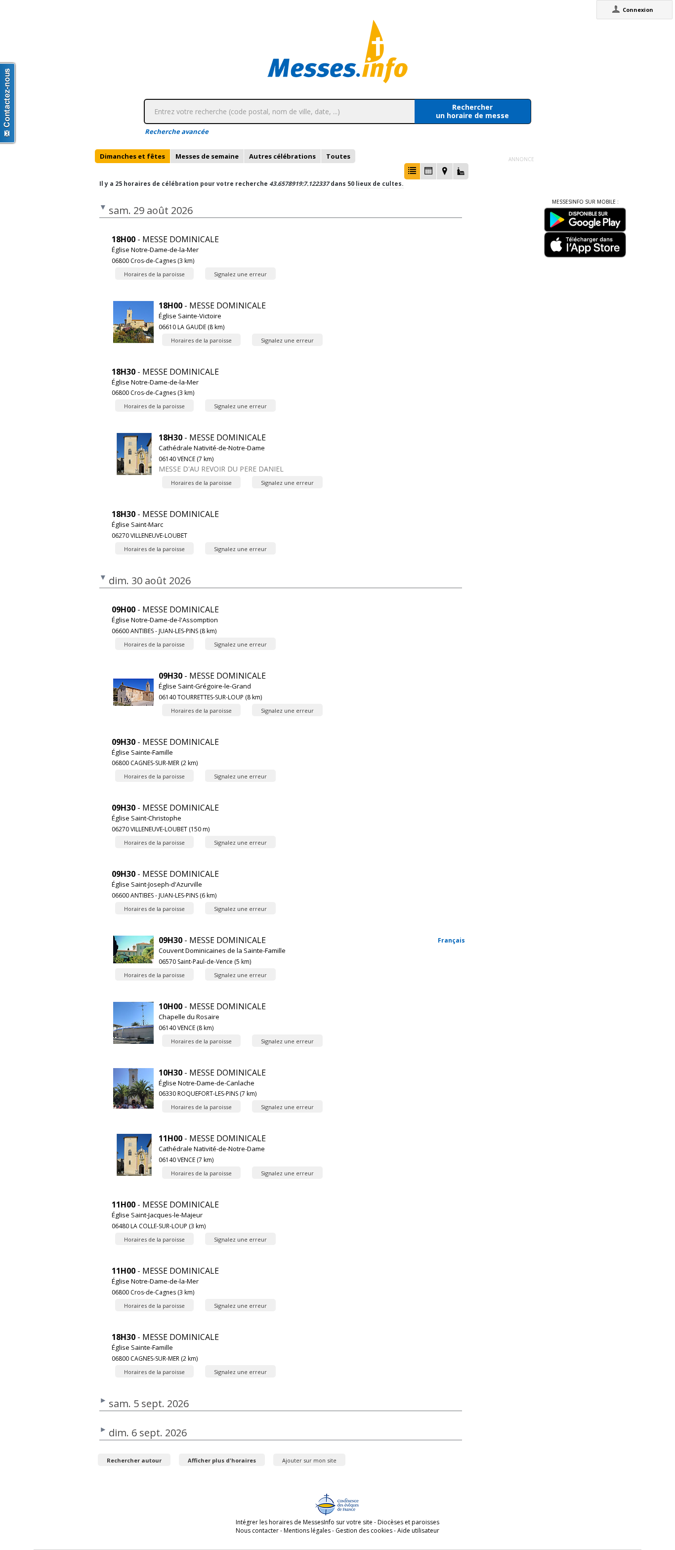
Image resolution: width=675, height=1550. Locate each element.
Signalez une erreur (240, 274)
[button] (412, 171)
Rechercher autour (134, 1460)
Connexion (638, 9)
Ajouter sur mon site (309, 1460)
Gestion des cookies (364, 1530)
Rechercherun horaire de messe (472, 111)
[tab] (132, 156)
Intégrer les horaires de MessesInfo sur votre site (304, 1522)
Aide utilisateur (418, 1530)
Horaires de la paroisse (154, 274)
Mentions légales (307, 1530)
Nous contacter (257, 1530)
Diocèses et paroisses (408, 1522)
